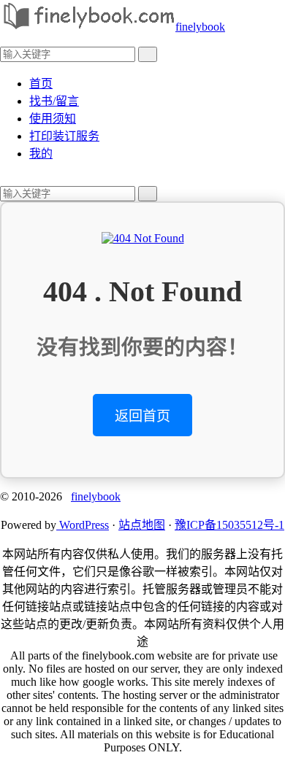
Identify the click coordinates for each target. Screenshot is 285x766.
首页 (41, 83)
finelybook (200, 26)
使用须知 (52, 118)
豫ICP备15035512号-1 (229, 525)
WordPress (82, 525)
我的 (41, 153)
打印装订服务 (64, 136)
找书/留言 (54, 101)
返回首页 (142, 416)
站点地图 (141, 525)
